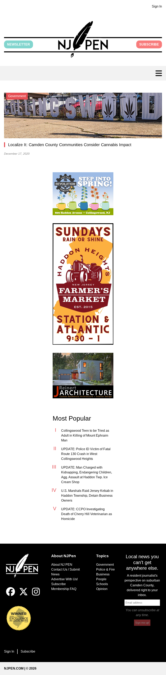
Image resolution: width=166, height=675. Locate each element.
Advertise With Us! (64, 579)
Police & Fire (105, 569)
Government (105, 564)
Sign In (157, 6)
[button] (83, 39)
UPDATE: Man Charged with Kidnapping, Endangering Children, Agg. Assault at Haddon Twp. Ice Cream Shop (86, 475)
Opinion (101, 589)
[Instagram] (36, 595)
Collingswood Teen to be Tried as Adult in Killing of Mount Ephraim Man (85, 435)
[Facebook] (10, 595)
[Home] (24, 570)
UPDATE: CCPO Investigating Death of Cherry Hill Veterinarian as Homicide (86, 514)
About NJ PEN (61, 564)
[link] (83, 193)
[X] (23, 595)
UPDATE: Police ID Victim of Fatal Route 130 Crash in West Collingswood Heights (86, 453)
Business (103, 574)
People (101, 579)
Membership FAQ (63, 589)
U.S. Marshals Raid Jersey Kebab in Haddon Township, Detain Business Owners (87, 495)
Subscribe (149, 44)
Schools (102, 584)
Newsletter (18, 44)
